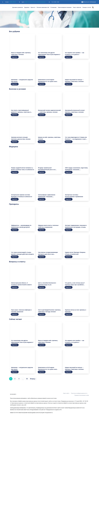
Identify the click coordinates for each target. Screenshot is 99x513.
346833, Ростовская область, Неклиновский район (35, 1)
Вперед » (33, 379)
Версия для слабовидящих (89, 1)
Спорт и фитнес (77, 7)
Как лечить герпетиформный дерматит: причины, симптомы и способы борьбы (21, 112)
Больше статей (87, 7)
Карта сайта (66, 393)
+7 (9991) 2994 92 (12, 1)
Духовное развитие (17, 7)
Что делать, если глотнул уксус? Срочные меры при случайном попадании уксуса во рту (75, 284)
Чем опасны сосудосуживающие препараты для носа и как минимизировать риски (48, 254)
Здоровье (26, 7)
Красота (33, 7)
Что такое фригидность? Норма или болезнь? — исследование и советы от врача (76, 139)
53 (27, 379)
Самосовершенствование (65, 7)
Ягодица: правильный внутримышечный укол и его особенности (46, 169)
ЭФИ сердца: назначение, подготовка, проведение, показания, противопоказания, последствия (76, 169)
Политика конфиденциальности (79, 393)
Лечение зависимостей (43, 7)
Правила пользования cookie (81, 395)
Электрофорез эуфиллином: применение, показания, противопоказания (46, 196)
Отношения (53, 7)
